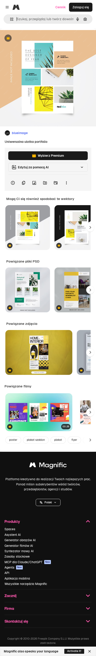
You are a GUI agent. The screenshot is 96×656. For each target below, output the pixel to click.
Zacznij (10, 595)
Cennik (60, 7)
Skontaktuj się (16, 621)
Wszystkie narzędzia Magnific (25, 584)
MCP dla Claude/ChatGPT (27, 562)
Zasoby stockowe (17, 556)
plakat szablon (36, 440)
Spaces (9, 529)
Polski (48, 502)
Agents (13, 567)
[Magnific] (48, 466)
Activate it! (74, 651)
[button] (48, 502)
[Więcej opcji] (66, 182)
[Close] (89, 651)
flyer (74, 440)
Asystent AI (12, 535)
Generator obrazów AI (20, 540)
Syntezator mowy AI (19, 551)
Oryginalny (30, 38)
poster (13, 440)
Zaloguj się (81, 7)
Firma (9, 608)
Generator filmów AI (18, 546)
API (6, 573)
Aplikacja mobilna (17, 578)
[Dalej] (90, 227)
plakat (58, 440)
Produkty (12, 521)
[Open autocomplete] (10, 19)
